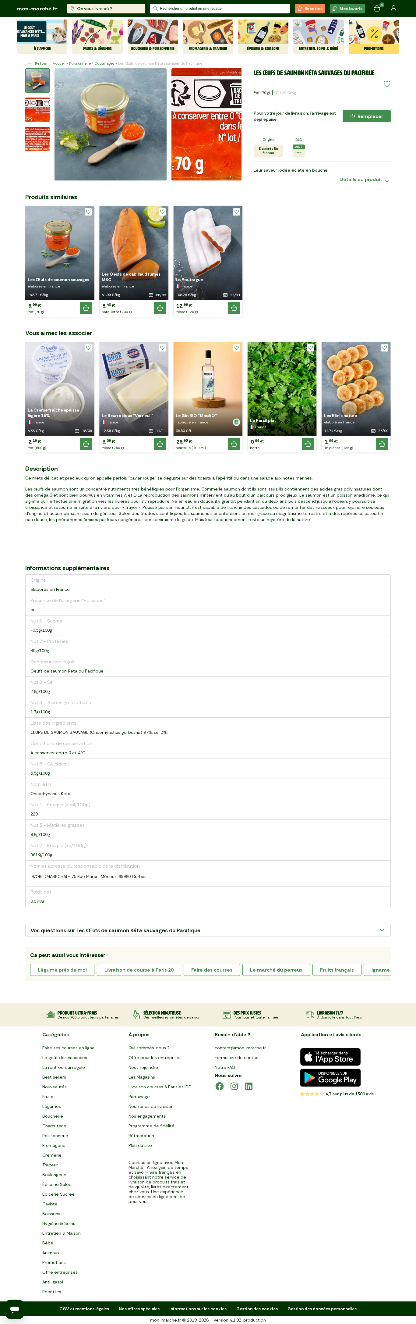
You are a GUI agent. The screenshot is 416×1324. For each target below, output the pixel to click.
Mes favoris (351, 8)
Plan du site (140, 1145)
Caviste (50, 1204)
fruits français (337, 970)
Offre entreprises (60, 1272)
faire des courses (211, 970)
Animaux (50, 1252)
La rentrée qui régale (63, 1067)
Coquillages (104, 63)
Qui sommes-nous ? (149, 1048)
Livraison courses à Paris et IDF (160, 1087)
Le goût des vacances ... (66, 1057)
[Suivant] (233, 124)
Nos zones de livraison (151, 1106)
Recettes (314, 8)
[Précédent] (63, 124)
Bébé (47, 1243)
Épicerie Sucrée (58, 1194)
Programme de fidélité (152, 1126)
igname (381, 970)
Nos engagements (147, 1116)
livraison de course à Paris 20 (139, 970)
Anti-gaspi (52, 1282)
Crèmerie (52, 1155)
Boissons (51, 1213)
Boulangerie (54, 1174)
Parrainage (139, 1096)
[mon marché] (37, 9)
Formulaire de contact (237, 1057)
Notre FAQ (225, 1067)
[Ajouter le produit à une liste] (387, 84)
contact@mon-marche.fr (240, 1048)
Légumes (51, 1106)
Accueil (59, 63)
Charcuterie (54, 1126)
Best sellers (54, 1077)
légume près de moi (62, 970)
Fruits (47, 1096)
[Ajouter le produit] (86, 308)
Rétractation (141, 1135)
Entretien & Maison (61, 1233)
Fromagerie (53, 1145)
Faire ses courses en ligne (68, 1048)
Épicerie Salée (57, 1184)
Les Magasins (142, 1077)
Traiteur (50, 1165)
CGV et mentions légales (84, 1308)
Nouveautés (54, 1087)
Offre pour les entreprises (155, 1057)
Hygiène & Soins (58, 1223)
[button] (59, 261)
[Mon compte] (393, 8)
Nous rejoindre (143, 1067)
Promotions (54, 1262)
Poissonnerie (80, 63)
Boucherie (52, 1116)
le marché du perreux (276, 970)
